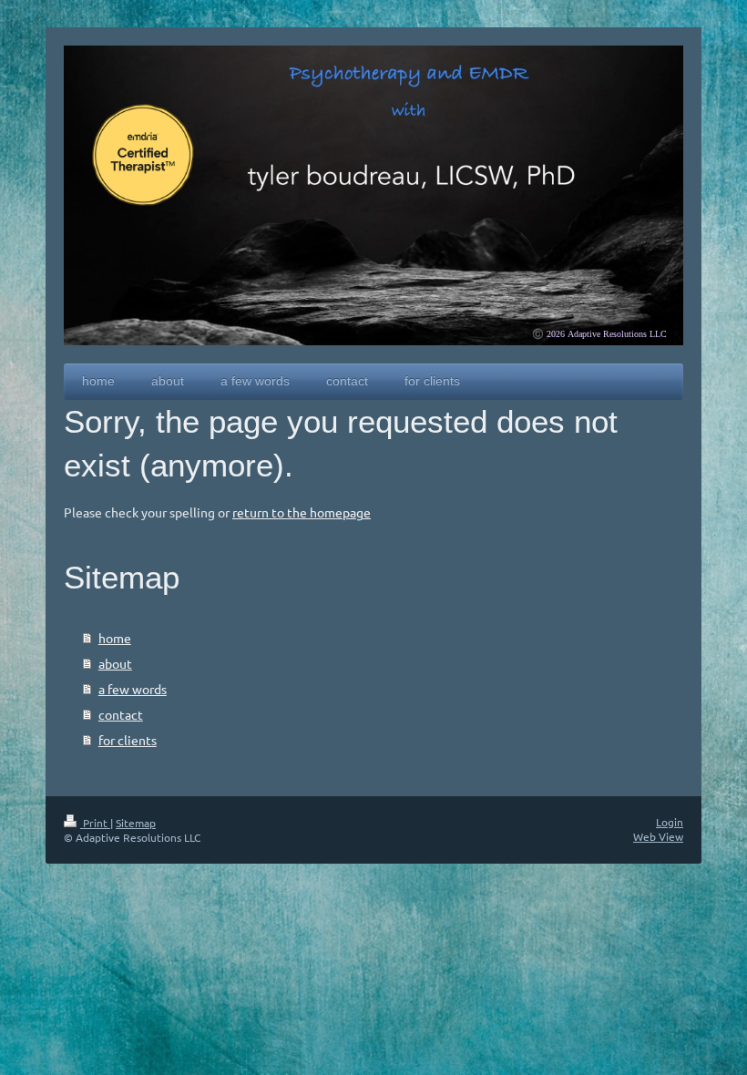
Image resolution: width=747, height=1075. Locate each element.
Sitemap (136, 822)
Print (95, 822)
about (115, 663)
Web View (658, 836)
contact (120, 714)
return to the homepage (301, 512)
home (114, 638)
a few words (132, 689)
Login (669, 821)
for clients (127, 740)
